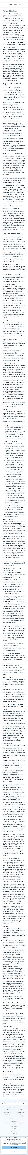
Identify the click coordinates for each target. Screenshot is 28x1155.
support (17, 610)
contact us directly (9, 565)
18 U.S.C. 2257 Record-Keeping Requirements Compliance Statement (14, 1122)
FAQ (7, 1110)
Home (4, 4)
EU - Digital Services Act (21, 1110)
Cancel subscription (20, 1112)
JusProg (24, 1103)
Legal (21, 1109)
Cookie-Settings (14, 1131)
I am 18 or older (14, 1147)
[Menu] (25, 4)
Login (15, 4)
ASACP (14, 1124)
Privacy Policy (13, 650)
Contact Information (20, 1115)
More (10, 4)
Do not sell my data (14, 1133)
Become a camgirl (14, 1121)
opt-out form (21, 563)
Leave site (14, 1151)
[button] (19, 4)
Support (19, 533)
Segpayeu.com (7, 1114)
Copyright (20, 1114)
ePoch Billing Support (7, 1112)
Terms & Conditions (14, 1126)
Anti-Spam (14, 1129)
